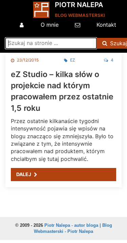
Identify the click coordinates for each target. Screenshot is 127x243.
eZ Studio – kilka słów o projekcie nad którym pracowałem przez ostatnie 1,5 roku (62, 91)
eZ (72, 60)
